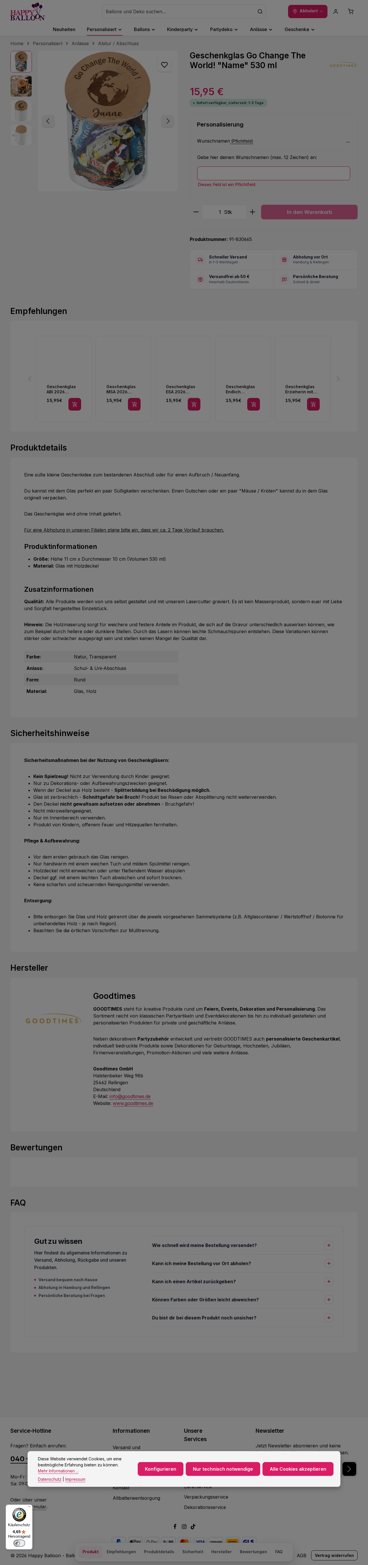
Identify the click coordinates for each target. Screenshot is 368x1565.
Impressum (75, 1479)
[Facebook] (175, 1527)
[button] (273, 142)
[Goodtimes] (343, 65)
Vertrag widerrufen (334, 1555)
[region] (94, 121)
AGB (301, 1555)
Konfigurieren (160, 1469)
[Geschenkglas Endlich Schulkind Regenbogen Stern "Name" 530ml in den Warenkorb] (253, 404)
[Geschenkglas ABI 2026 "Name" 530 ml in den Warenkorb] (74, 404)
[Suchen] (260, 11)
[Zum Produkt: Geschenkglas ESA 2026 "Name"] (183, 379)
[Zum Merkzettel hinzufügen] (164, 65)
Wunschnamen (213, 141)
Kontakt (121, 1488)
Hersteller (221, 1551)
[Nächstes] (168, 121)
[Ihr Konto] (336, 11)
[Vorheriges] (48, 121)
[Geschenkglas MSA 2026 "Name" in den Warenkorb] (134, 404)
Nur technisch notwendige (223, 1469)
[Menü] (29, 1508)
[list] (184, 379)
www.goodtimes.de (133, 1103)
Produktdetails (159, 1551)
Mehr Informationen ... (58, 1470)
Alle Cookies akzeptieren (298, 1469)
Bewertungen (253, 1551)
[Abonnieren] (349, 1469)
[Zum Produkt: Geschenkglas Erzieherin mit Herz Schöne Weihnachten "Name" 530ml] (302, 379)
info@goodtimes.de (130, 1096)
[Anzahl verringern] (196, 212)
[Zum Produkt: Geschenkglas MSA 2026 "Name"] (123, 379)
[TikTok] (193, 1527)
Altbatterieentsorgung (136, 1498)
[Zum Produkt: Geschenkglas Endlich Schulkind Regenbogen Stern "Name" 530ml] (243, 379)
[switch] (19, 1543)
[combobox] (178, 11)
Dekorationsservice (205, 1507)
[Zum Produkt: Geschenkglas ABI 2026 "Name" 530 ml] (63, 379)
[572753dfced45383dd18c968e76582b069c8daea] (108, 121)
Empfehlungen (121, 1551)
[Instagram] (184, 1527)
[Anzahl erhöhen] (252, 212)
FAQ (279, 1551)
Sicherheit (192, 1551)
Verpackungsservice (206, 1497)
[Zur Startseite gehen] (27, 11)
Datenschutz (50, 1479)
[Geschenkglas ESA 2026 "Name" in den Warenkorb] (194, 404)
